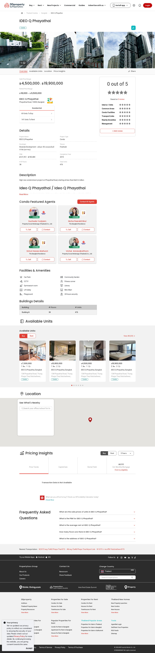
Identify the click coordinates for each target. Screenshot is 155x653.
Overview (23, 71)
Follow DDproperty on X (132, 557)
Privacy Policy (19, 636)
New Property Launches (119, 603)
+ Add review (117, 131)
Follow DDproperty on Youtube (124, 557)
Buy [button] (30, 5)
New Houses (115, 609)
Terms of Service (45, 647)
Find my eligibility (121, 470)
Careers (22, 579)
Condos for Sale (56, 603)
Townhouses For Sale (58, 609)
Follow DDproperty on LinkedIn (128, 557)
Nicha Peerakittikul (77, 221)
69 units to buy (27, 113)
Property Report (111, 587)
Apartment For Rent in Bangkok (61, 630)
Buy (23, 336)
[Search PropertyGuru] (132, 577)
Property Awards (59, 587)
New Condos (115, 606)
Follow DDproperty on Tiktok (135, 557)
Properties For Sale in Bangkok (91, 627)
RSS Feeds (115, 630)
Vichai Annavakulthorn (77, 251)
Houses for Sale (56, 606)
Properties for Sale (59, 599)
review (121, 99)
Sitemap (114, 633)
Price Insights (59, 71)
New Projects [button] (53, 5)
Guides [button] (82, 5)
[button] (90, 419)
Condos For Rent (86, 603)
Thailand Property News (29, 606)
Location (48, 71)
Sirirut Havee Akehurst (37, 251)
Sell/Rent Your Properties (119, 627)
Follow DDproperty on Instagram (121, 557)
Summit (87, 587)
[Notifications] (139, 5)
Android (41, 557)
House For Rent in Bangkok (60, 633)
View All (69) (128, 336)
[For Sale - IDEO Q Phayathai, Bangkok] (32, 351)
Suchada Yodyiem (37, 221)
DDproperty (26, 599)
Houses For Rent (86, 606)
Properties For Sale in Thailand (91, 624)
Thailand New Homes (120, 599)
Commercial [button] (69, 5)
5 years (124, 453)
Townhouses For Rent (88, 609)
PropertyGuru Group (28, 566)
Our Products (24, 575)
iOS (49, 557)
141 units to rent (28, 120)
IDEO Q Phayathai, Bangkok (31, 370)
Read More (23, 194)
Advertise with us (96, 5)
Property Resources (28, 609)
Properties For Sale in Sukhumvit (92, 630)
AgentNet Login (116, 624)
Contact (47, 230)
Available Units (35, 71)
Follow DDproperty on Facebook (117, 557)
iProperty (130, 587)
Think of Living (30, 587)
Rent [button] (40, 5)
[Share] (133, 28)
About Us (22, 572)
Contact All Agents (87, 202)
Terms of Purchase (75, 647)
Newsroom (63, 572)
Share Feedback (65, 575)
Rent (31, 336)
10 (23, 63)
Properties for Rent (89, 599)
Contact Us (64, 566)
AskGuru (24, 603)
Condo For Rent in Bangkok (60, 627)
